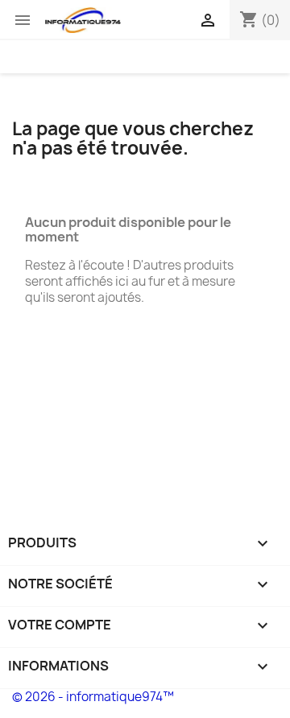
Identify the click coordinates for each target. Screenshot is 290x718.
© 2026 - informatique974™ (93, 696)
